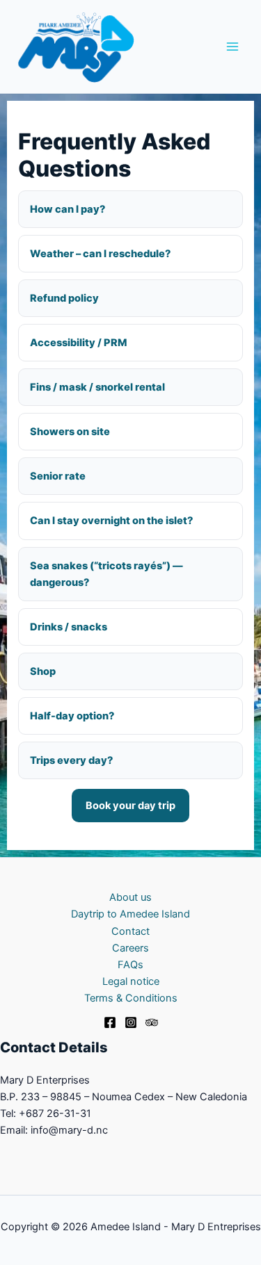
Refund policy (64, 298)
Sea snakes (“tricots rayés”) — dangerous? (106, 574)
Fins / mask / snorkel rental (97, 387)
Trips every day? (71, 760)
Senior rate (58, 476)
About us (130, 897)
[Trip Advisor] (151, 1022)
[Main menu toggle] (232, 46)
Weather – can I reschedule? (100, 253)
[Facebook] (110, 1022)
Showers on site (70, 431)
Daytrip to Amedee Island (130, 914)
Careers (130, 948)
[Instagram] (131, 1022)
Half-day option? (72, 716)
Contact (130, 931)
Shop (43, 671)
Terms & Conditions (130, 998)
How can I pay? (67, 209)
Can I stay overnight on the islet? (111, 520)
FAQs (130, 964)
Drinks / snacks (68, 627)
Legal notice (130, 981)
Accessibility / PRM (78, 342)
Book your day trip (130, 805)
